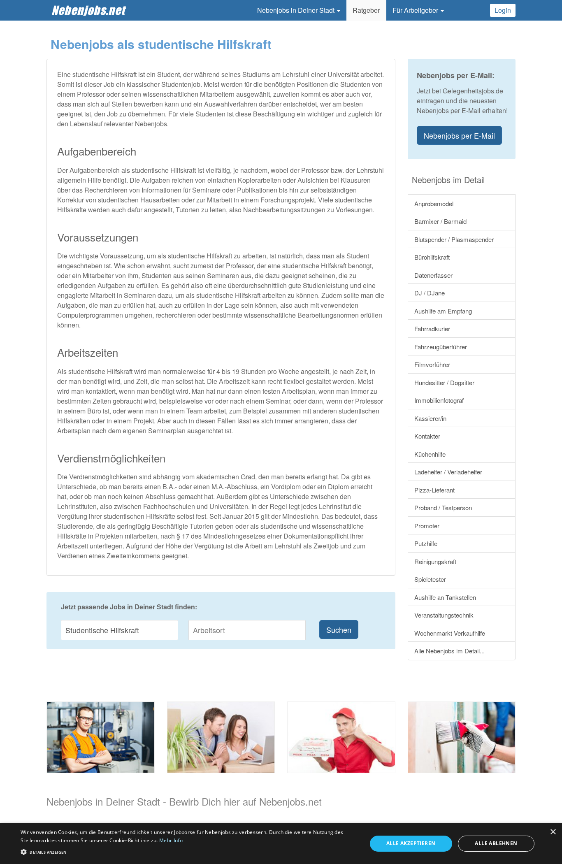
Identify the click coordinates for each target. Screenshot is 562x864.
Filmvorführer (432, 364)
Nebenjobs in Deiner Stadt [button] (296, 10)
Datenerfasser (433, 275)
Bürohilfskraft (432, 257)
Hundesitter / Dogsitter (444, 382)
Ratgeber (366, 10)
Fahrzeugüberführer (440, 346)
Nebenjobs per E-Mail (459, 135)
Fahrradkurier (432, 328)
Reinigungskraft (435, 561)
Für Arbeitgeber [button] (416, 10)
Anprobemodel (433, 203)
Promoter (426, 525)
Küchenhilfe (430, 454)
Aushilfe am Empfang (443, 311)
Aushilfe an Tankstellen (445, 597)
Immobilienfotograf (439, 400)
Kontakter (427, 436)
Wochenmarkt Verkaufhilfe (449, 633)
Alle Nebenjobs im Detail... (449, 650)
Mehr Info (171, 840)
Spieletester (430, 579)
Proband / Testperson (443, 507)
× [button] (553, 832)
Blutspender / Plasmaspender (454, 239)
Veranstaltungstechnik (444, 615)
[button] (188, 851)
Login (503, 10)
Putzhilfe (425, 543)
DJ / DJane (429, 292)
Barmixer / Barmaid (440, 221)
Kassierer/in (430, 418)
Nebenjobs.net (88, 10)
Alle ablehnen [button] (496, 843)
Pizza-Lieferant (434, 489)
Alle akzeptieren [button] (410, 843)
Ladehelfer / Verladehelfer (448, 471)
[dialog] (281, 843)
